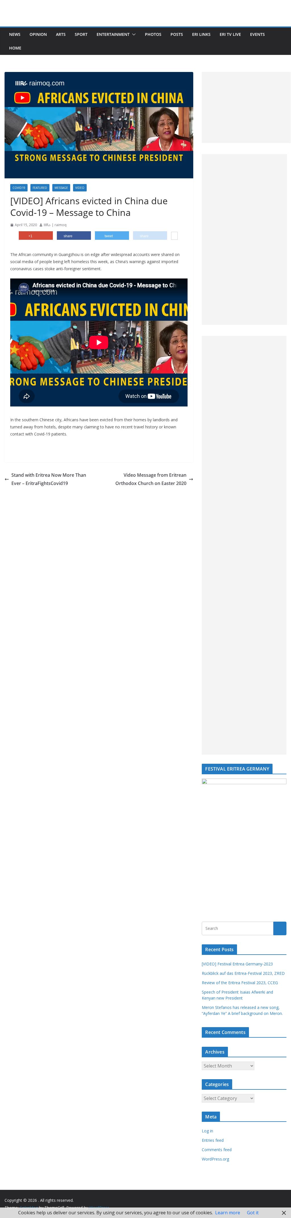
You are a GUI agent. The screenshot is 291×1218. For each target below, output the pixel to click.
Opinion (38, 34)
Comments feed (217, 1149)
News (14, 34)
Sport (81, 34)
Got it (253, 1212)
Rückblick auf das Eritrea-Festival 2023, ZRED (243, 973)
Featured (40, 188)
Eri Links (201, 34)
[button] (133, 34)
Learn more (227, 1212)
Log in (207, 1131)
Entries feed (213, 1140)
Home (15, 48)
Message (61, 188)
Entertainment (113, 34)
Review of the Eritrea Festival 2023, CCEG (240, 982)
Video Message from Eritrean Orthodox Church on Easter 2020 (150, 479)
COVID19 (19, 188)
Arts (61, 34)
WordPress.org (215, 1159)
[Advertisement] (246, 107)
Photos (153, 34)
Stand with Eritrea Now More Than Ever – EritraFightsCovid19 (48, 479)
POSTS (177, 34)
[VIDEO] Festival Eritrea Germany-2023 (237, 964)
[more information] (174, 236)
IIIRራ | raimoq (55, 224)
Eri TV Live (230, 34)
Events (257, 34)
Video (79, 188)
